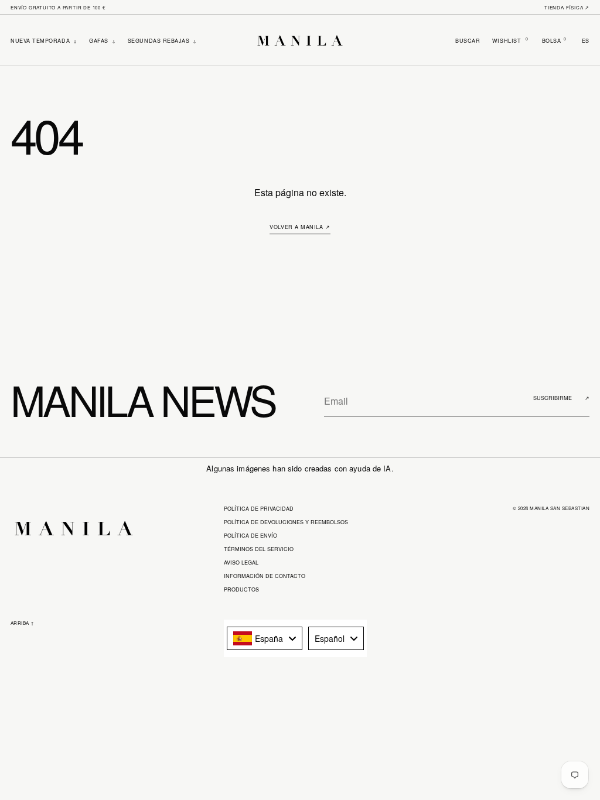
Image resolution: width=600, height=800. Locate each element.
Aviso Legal (241, 562)
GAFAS (102, 41)
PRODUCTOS (241, 589)
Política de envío (250, 535)
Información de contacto (264, 576)
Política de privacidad (259, 508)
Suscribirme (561, 398)
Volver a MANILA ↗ (300, 227)
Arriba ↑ (23, 623)
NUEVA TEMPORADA (44, 41)
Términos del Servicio (259, 549)
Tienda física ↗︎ (566, 7)
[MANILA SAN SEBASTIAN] (300, 40)
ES (585, 41)
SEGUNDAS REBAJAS (162, 41)
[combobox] (264, 638)
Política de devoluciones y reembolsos (286, 522)
